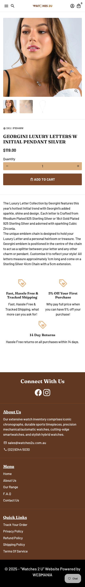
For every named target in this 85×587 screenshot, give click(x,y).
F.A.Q (7, 494)
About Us (9, 480)
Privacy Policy (13, 531)
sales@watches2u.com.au (25, 443)
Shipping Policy (14, 544)
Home (7, 474)
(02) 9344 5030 (17, 449)
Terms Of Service (15, 551)
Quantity (9, 159)
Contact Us (11, 500)
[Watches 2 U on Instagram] (46, 392)
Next (78, 57)
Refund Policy (13, 538)
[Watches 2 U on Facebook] (38, 392)
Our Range (10, 487)
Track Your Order (15, 525)
